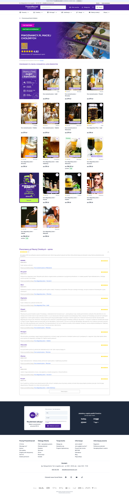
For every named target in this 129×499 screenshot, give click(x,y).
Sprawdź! (42, 60)
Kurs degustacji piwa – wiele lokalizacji (44, 387)
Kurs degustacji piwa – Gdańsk (42, 341)
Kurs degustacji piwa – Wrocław (42, 294)
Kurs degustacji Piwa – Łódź (41, 305)
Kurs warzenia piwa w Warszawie (43, 267)
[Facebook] (66, 477)
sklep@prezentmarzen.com (48, 3)
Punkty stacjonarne (106, 3)
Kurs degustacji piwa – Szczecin (43, 281)
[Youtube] (76, 477)
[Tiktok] (82, 477)
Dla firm (97, 3)
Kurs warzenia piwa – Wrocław (42, 327)
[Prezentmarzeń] (32, 7)
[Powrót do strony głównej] (19, 18)
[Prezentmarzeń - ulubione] (93, 7)
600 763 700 (55, 469)
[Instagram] (71, 477)
